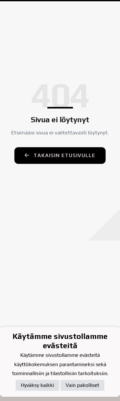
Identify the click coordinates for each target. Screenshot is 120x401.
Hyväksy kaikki (37, 385)
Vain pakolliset (82, 385)
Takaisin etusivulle (63, 155)
